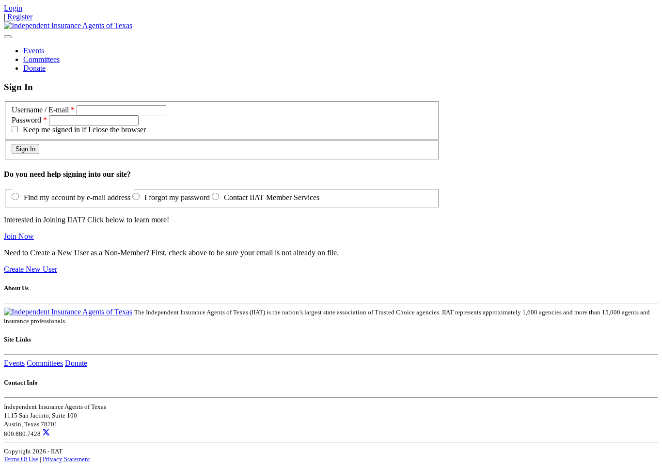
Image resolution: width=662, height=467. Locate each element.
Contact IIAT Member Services (271, 197)
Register (19, 17)
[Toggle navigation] (8, 36)
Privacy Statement (66, 459)
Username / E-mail (40, 110)
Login (13, 8)
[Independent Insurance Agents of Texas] (68, 25)
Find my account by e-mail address (77, 197)
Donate (34, 68)
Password (26, 120)
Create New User (30, 269)
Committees (41, 59)
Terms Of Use (21, 459)
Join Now (19, 236)
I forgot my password (177, 197)
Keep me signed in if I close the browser (84, 129)
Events (33, 51)
